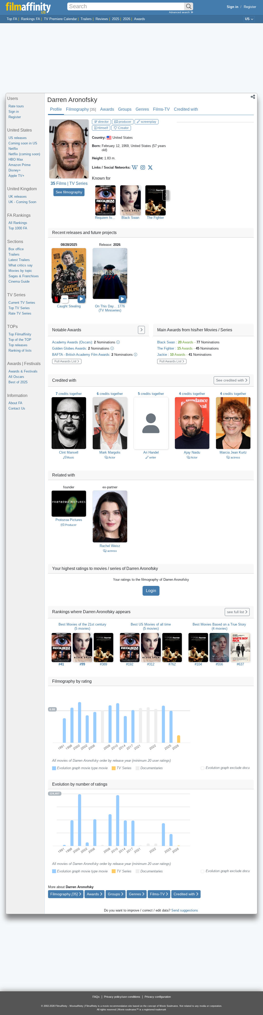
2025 (115, 19)
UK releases (17, 196)
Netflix (13, 149)
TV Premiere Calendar (60, 19)
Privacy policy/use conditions (122, 996)
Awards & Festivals (22, 371)
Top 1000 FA (17, 228)
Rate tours (16, 106)
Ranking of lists (20, 350)
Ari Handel (151, 452)
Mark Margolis (109, 452)
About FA (15, 403)
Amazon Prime (19, 165)
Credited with (186, 109)
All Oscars (16, 377)
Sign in (13, 112)
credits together (69, 394)
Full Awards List (65, 361)
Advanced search (180, 12)
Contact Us (16, 408)
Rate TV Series (19, 313)
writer (152, 457)
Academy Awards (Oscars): (83, 342)
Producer (70, 524)
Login (151, 590)
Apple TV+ (16, 176)
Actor (111, 457)
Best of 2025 (17, 382)
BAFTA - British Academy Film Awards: (92, 355)
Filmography (81, 109)
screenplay (148, 122)
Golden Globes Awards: (80, 348)
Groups (125, 109)
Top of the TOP (19, 340)
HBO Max (15, 159)
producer (124, 122)
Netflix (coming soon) (24, 154)
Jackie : (184, 355)
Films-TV (161, 109)
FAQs (96, 996)
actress (235, 457)
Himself (102, 128)
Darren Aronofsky (72, 99)
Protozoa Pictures (68, 520)
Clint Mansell (68, 452)
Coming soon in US (22, 143)
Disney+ (14, 170)
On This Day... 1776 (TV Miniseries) (110, 308)
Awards (139, 19)
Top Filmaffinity (19, 334)
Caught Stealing (69, 306)
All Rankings (17, 223)
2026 (126, 19)
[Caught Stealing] (68, 273)
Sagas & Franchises (23, 276)
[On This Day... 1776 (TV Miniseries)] (109, 273)
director (103, 122)
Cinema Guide (19, 281)
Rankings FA (30, 19)
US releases (17, 138)
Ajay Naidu (192, 452)
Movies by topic (20, 271)
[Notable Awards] (141, 330)
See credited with (230, 380)
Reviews (102, 19)
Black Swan (130, 218)
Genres (142, 109)
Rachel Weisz (110, 546)
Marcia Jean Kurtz (233, 452)
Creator (123, 128)
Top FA (12, 19)
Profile (56, 109)
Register (250, 7)
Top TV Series (19, 308)
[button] (252, 97)
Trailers (86, 19)
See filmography (69, 192)
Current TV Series (21, 303)
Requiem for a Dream (105, 218)
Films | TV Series (69, 183)
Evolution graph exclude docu (228, 768)
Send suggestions (184, 910)
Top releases (17, 345)
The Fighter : (188, 348)
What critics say (20, 265)
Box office (16, 249)
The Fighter (155, 218)
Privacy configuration (158, 996)
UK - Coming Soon (22, 202)
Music (70, 457)
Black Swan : (188, 342)
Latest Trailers (19, 260)
